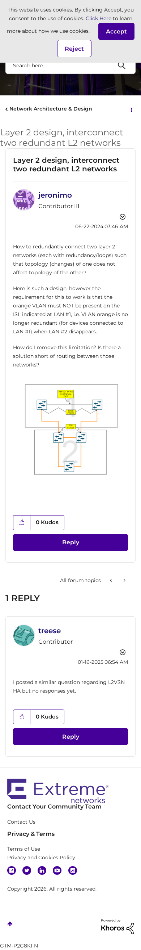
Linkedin (42, 870)
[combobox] (70, 65)
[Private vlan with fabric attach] (111, 580)
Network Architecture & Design (50, 108)
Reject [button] (74, 48)
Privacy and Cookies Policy (41, 857)
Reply (70, 542)
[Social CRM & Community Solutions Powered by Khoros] (117, 926)
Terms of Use (23, 849)
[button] (116, 31)
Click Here (98, 18)
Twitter (26, 870)
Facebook (11, 870)
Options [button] (131, 109)
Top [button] (10, 924)
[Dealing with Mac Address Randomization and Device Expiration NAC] (124, 580)
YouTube (57, 870)
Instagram (72, 870)
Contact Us (21, 822)
